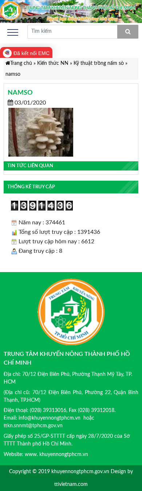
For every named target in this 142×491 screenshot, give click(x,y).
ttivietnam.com (71, 484)
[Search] (127, 32)
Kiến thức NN (52, 63)
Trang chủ (21, 63)
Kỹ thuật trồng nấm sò (99, 63)
